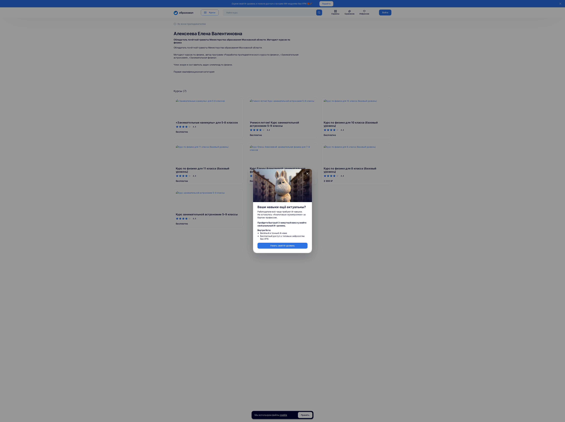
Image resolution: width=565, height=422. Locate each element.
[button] (307, 173)
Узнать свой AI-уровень (282, 245)
